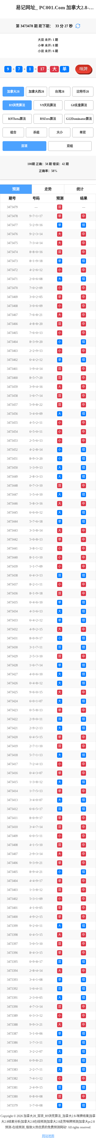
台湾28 (59, 91)
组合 (13, 132)
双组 (70, 146)
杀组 (36, 132)
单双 (83, 132)
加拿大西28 (36, 91)
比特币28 (83, 91)
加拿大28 (13, 91)
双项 (24, 146)
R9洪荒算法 (17, 105)
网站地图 (48, 1136)
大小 (60, 132)
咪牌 (83, 69)
